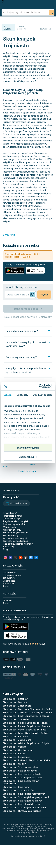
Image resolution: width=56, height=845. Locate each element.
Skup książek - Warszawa (16, 709)
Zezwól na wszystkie (28, 447)
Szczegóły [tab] (22, 395)
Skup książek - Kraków (36, 733)
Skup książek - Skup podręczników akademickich (21, 782)
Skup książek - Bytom (14, 753)
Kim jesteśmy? (10, 513)
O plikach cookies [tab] (42, 395)
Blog (5, 549)
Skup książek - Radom (14, 726)
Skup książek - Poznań (38, 726)
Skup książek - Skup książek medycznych (24, 793)
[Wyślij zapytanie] (51, 12)
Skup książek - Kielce (39, 760)
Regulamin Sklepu (12, 518)
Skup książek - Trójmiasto (16, 712)
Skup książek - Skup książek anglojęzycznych (26, 797)
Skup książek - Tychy (41, 709)
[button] (16, 503)
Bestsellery (8, 546)
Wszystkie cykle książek (15, 541)
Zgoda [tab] (7, 395)
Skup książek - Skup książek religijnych (22, 800)
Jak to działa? (10, 572)
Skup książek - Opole (13, 729)
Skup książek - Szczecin (37, 716)
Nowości (7, 600)
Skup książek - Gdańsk (14, 746)
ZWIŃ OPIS (9, 235)
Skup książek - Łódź (36, 729)
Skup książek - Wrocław (15, 702)
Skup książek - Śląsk (13, 716)
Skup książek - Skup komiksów (18, 790)
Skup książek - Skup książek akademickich (24, 807)
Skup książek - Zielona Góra (17, 705)
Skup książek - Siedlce (14, 722)
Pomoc (6, 586)
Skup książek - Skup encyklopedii (20, 770)
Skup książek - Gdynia (38, 743)
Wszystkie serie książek (15, 538)
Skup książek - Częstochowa (18, 750)
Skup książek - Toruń (41, 712)
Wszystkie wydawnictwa (15, 532)
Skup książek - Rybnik (38, 722)
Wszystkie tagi (10, 535)
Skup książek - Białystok (15, 760)
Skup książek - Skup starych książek (21, 804)
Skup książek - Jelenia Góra (17, 740)
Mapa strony (9, 527)
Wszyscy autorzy (12, 529)
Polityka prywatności (14, 524)
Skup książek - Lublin (13, 733)
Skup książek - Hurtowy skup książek (22, 811)
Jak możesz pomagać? (9, 582)
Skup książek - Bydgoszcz (16, 757)
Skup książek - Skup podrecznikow (21, 767)
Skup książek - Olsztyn (14, 763)
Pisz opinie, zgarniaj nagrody (18, 543)
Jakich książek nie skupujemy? (12, 576)
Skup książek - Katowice (15, 736)
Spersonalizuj (26, 456)
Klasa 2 (6, 466)
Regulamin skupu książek (15, 521)
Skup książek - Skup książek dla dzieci (22, 777)
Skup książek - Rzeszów (15, 699)
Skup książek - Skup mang (16, 787)
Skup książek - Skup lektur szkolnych (22, 774)
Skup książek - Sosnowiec (16, 719)
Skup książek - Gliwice (14, 743)
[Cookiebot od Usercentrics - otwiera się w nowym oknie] (39, 386)
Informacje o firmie (12, 515)
